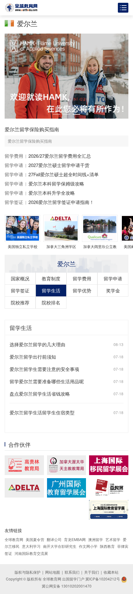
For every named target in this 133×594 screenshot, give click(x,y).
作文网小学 (88, 546)
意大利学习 (31, 546)
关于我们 (91, 572)
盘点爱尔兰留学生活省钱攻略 (40, 393)
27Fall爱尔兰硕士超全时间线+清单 (63, 174)
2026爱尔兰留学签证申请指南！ (61, 202)
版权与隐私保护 (28, 572)
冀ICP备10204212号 (102, 578)
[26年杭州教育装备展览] (108, 487)
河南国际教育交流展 (31, 553)
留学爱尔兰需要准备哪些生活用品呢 (47, 381)
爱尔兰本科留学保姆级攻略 (56, 183)
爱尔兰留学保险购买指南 (32, 129)
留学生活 (51, 290)
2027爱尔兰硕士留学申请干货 (58, 165)
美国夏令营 (35, 539)
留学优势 (82, 290)
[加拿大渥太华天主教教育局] (66, 465)
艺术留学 (112, 539)
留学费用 (14, 156)
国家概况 (20, 278)
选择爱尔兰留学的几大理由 (37, 344)
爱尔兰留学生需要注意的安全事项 (44, 369)
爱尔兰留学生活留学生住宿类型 (42, 412)
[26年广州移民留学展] (66, 488)
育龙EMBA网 (75, 539)
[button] (56, 114)
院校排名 (51, 302)
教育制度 (51, 278)
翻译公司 (54, 539)
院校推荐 (20, 302)
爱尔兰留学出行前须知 (33, 356)
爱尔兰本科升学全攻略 (51, 192)
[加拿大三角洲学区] (24, 488)
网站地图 (52, 572)
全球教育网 (14, 539)
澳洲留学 (95, 539)
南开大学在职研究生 (59, 546)
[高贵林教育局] (24, 465)
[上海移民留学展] (108, 465)
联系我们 (72, 572)
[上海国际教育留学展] (108, 509)
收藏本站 (111, 572)
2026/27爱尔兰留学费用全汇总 (59, 156)
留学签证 (14, 202)
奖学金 (113, 290)
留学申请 (14, 165)
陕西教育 (107, 546)
